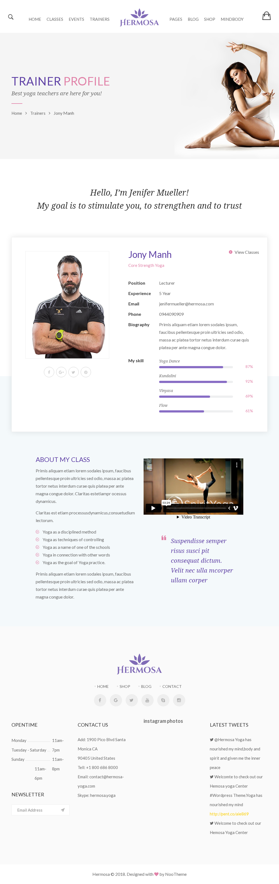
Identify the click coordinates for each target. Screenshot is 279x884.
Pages (175, 19)
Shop (209, 19)
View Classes (247, 252)
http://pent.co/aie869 (229, 813)
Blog (193, 19)
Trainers (100, 19)
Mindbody (232, 19)
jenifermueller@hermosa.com (186, 303)
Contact (172, 686)
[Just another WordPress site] (139, 16)
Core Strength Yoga (146, 265)
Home (35, 19)
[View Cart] (266, 15)
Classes (55, 19)
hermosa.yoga (103, 795)
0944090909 (171, 314)
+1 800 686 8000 (102, 767)
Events (76, 19)
